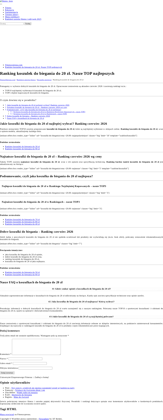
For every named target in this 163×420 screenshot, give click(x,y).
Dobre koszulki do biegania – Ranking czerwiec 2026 (28, 116)
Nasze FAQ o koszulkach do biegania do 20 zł (25, 118)
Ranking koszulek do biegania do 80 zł (22, 222)
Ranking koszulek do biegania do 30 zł (22, 146)
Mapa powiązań (7, 414)
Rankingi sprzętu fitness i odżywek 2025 (23, 19)
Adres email (6, 363)
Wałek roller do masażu (27, 392)
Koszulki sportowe (44, 80)
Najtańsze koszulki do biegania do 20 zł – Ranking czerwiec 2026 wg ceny (37, 107)
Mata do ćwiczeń (21, 397)
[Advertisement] (81, 44)
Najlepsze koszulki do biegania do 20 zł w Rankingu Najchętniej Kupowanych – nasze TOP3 (49, 112)
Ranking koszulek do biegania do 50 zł (22, 272)
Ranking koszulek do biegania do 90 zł (22, 149)
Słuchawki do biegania (22, 395)
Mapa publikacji (12, 17)
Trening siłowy (11, 14)
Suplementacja (11, 12)
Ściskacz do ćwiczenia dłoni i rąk (30, 390)
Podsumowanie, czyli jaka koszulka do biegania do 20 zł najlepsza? (34, 110)
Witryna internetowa (9, 368)
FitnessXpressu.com (7, 80)
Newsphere (44, 419)
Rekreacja (9, 10)
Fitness (8, 8)
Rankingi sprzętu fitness (26, 80)
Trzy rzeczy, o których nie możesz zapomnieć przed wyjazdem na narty (43, 388)
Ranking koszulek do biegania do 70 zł (22, 219)
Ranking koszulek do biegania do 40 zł (22, 224)
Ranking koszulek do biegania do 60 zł (22, 275)
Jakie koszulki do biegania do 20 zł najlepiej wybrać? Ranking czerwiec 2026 (38, 105)
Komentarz (5, 354)
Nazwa (4, 359)
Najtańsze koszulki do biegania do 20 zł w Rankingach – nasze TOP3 (40, 114)
